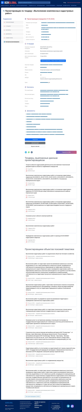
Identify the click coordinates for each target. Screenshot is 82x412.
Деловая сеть (23, 408)
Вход (64, 2)
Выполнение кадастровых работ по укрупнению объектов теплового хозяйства (50, 254)
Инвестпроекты (5, 5)
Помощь (36, 407)
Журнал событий (35, 146)
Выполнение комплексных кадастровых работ (40, 226)
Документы (9, 33)
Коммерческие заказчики (25, 401)
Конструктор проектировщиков (12, 41)
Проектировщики (50, 5)
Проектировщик (10, 22)
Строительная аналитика (25, 405)
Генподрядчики (41, 5)
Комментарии (9, 37)
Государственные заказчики (26, 403)
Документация (35, 143)
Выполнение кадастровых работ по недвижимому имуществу (44, 360)
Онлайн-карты (66, 5)
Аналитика (73, 5)
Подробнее (35, 139)
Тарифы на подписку (39, 402)
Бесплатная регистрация (73, 2)
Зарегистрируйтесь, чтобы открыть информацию (53, 60)
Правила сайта (38, 405)
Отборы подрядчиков (21, 5)
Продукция (59, 5)
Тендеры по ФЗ (32, 5)
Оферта (36, 403)
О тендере (8, 26)
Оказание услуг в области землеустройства (39, 216)
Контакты (8, 30)
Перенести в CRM (66, 152)
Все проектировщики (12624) (33, 396)
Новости (13, 5)
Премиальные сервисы (25, 406)
